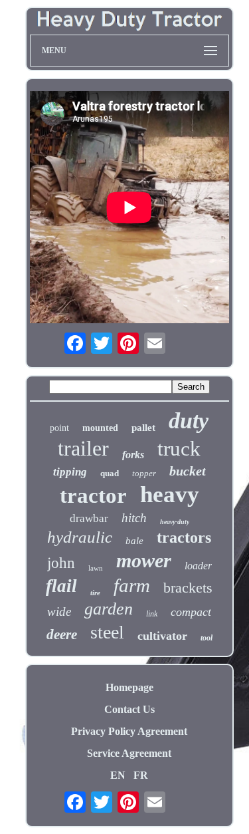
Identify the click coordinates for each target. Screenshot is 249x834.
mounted (100, 428)
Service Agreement (129, 753)
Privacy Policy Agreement (129, 731)
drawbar (89, 518)
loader (198, 565)
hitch (134, 518)
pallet (143, 427)
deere (61, 634)
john (61, 563)
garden (108, 609)
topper (144, 473)
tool (206, 637)
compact (191, 612)
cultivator (162, 635)
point (59, 428)
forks (133, 454)
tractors (184, 537)
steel (107, 632)
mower (143, 560)
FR (140, 775)
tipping (70, 472)
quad (109, 473)
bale (134, 540)
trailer (83, 448)
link (151, 614)
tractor (93, 495)
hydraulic (79, 537)
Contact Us (129, 709)
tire (95, 593)
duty (188, 420)
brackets (187, 587)
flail (61, 586)
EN (117, 775)
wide (59, 612)
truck (179, 448)
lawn (95, 568)
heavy (169, 494)
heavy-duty (174, 521)
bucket (187, 471)
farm (132, 585)
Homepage (129, 687)
